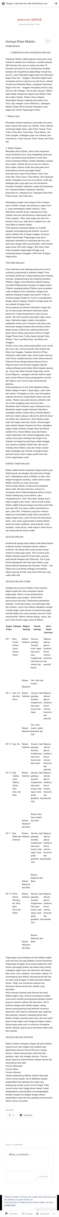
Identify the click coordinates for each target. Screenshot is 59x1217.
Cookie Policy (10, 1205)
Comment (43, 1176)
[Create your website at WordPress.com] (29, 3)
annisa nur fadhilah (29, 19)
